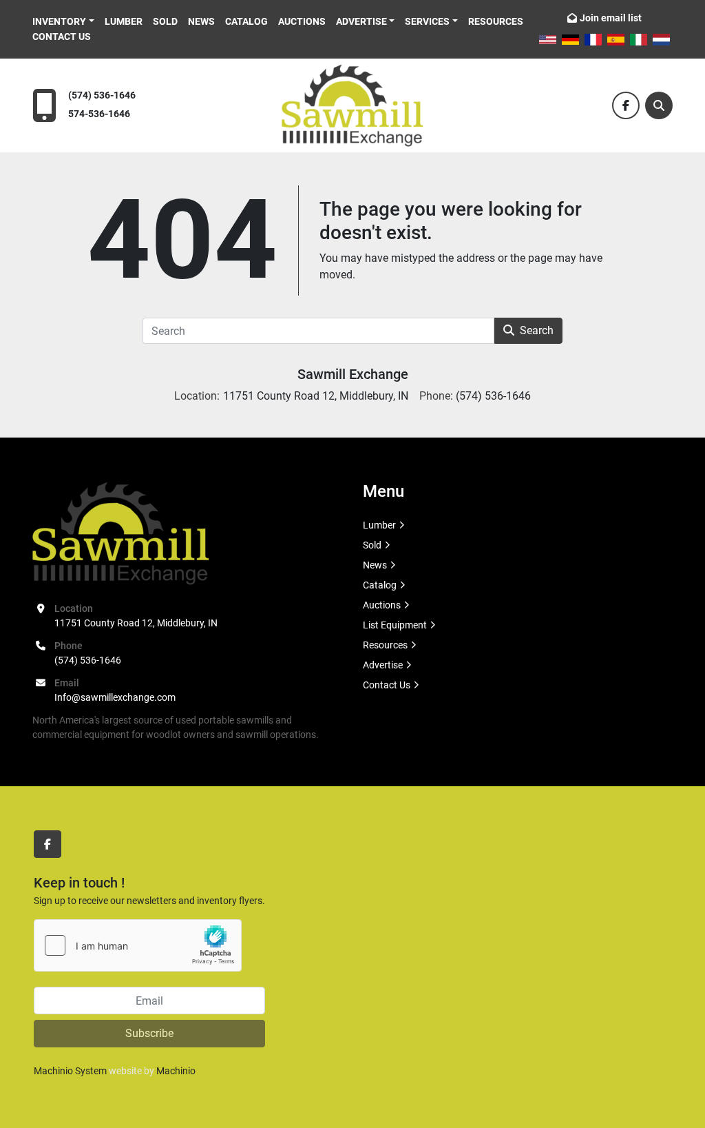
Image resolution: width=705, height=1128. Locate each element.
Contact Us (61, 36)
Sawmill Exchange (352, 374)
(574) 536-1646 (102, 95)
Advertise (361, 21)
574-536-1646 (99, 114)
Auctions (302, 21)
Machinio (176, 1070)
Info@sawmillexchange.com (115, 697)
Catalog (246, 21)
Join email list (611, 17)
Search (537, 330)
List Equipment (395, 624)
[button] (63, 21)
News (201, 21)
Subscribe (149, 1033)
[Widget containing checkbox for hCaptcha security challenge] (138, 945)
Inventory (59, 21)
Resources (495, 21)
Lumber (124, 21)
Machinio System (70, 1070)
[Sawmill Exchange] (120, 532)
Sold (165, 21)
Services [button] (427, 21)
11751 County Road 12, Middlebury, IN (136, 622)
